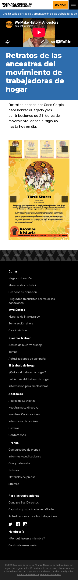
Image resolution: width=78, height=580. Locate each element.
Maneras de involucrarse (24, 316)
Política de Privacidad (28, 574)
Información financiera (23, 421)
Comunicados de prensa (24, 449)
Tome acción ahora (21, 323)
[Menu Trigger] (73, 5)
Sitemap (14, 484)
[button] (13, 149)
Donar (60, 4)
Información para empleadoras (28, 386)
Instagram (25, 524)
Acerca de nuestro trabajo (26, 345)
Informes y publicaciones (25, 456)
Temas (13, 352)
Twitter (10, 524)
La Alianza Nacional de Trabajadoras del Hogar (25, 5)
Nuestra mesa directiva (23, 407)
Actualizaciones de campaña (27, 358)
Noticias (14, 470)
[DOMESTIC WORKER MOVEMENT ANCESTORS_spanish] (31, 149)
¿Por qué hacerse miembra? (27, 538)
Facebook (18, 524)
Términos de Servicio (50, 574)
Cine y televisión (19, 463)
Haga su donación (20, 278)
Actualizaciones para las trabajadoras (33, 516)
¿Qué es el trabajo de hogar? (27, 372)
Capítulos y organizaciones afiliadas (32, 509)
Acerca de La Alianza (22, 400)
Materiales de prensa (22, 477)
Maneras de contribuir (23, 285)
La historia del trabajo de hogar (29, 379)
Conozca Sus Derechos (24, 502)
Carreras (14, 428)
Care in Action (18, 330)
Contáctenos (17, 435)
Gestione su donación (23, 292)
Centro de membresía (23, 545)
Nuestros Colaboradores (24, 414)
